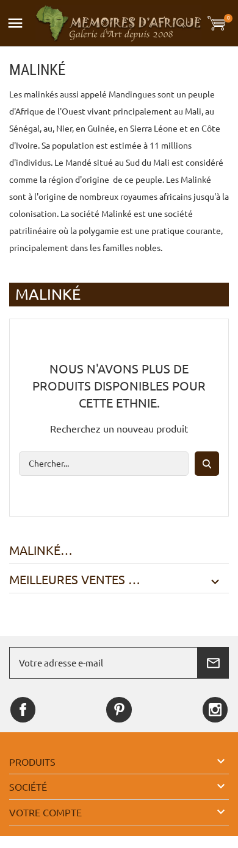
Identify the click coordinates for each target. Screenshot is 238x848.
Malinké (34, 550)
